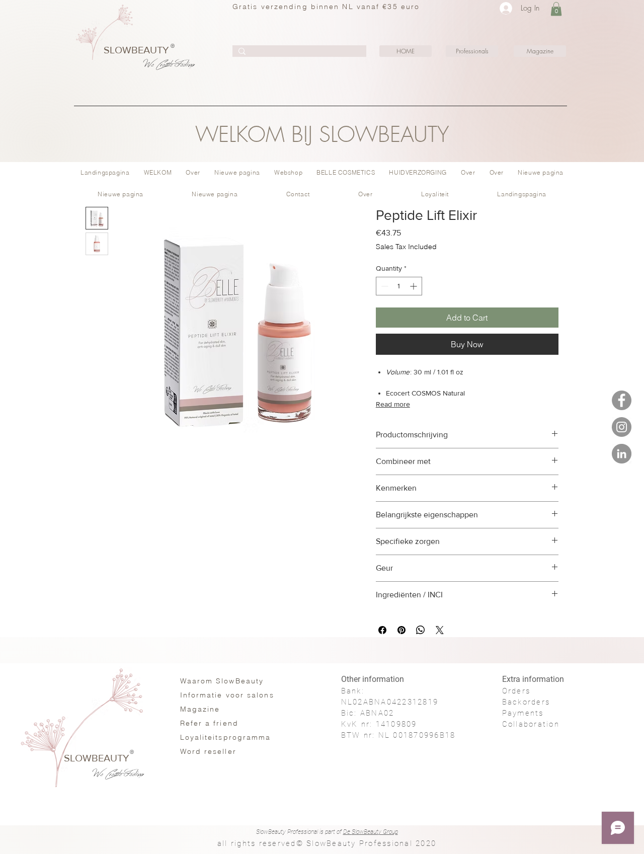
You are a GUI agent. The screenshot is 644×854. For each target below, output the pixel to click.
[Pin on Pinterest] (401, 630)
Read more (393, 404)
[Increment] (414, 286)
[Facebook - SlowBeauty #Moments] (621, 400)
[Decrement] (383, 286)
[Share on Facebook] (382, 630)
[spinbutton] (399, 286)
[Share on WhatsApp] (421, 630)
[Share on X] (440, 630)
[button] (556, 9)
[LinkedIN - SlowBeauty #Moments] (621, 453)
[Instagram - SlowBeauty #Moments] (621, 427)
